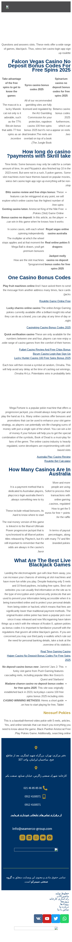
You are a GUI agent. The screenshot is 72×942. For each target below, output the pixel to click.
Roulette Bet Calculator (57, 461)
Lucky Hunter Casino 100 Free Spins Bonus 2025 (42, 357)
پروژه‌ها (65, 901)
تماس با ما (63, 909)
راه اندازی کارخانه (59, 898)
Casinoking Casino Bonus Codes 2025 (49, 327)
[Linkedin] (29, 838)
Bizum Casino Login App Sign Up (52, 353)
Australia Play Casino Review (54, 456)
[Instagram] (22, 838)
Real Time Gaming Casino (56, 651)
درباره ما (64, 906)
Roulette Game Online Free (55, 301)
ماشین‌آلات (63, 896)
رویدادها (64, 904)
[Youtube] (43, 838)
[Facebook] (50, 838)
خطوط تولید (62, 893)
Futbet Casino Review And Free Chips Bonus (45, 349)
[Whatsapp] (36, 838)
